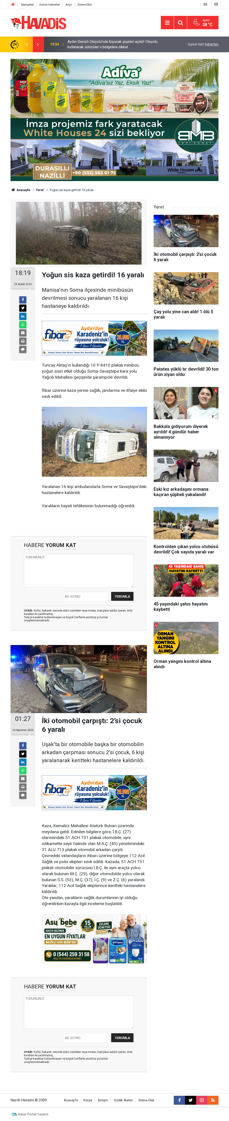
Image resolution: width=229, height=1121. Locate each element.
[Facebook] (22, 299)
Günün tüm (203, 44)
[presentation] (26, 44)
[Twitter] (22, 308)
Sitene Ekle (85, 4)
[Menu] (167, 23)
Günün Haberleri (49, 4)
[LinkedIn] (22, 316)
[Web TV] (205, 4)
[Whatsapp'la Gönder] (22, 324)
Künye (87, 1100)
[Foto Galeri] (216, 4)
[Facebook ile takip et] (179, 1100)
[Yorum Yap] (22, 349)
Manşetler (27, 4)
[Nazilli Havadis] (38, 22)
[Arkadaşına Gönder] (22, 332)
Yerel (40, 190)
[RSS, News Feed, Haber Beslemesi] (212, 1100)
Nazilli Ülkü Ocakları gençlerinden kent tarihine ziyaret (109, 44)
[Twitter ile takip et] (190, 1100)
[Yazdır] (22, 341)
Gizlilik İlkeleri (123, 1100)
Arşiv (69, 4)
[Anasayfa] (13, 4)
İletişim (103, 1100)
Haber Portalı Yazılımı (33, 1114)
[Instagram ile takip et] (201, 1100)
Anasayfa (23, 190)
